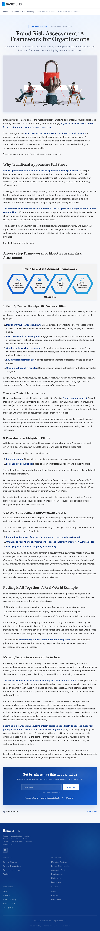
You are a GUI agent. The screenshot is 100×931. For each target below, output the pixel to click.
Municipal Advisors (59, 862)
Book (5, 891)
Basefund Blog (28, 11)
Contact (54, 895)
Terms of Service (50, 926)
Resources (15, 11)
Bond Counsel (57, 874)
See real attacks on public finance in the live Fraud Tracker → (50, 798)
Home (5, 11)
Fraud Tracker (9, 903)
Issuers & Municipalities (61, 866)
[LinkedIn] (5, 850)
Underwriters (56, 878)
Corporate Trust (58, 870)
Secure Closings (10, 862)
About (53, 891)
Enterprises (56, 882)
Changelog (8, 907)
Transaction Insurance (12, 870)
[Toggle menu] (95, 4)
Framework (8, 895)
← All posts (92, 811)
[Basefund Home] (12, 4)
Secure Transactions (12, 866)
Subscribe (71, 787)
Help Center (56, 899)
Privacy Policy (35, 926)
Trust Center (65, 926)
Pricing (6, 874)
